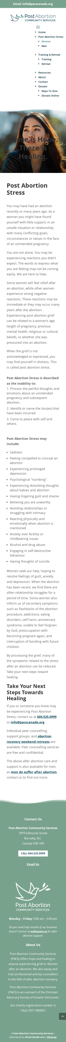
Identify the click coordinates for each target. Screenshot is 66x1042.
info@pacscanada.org (38, 4)
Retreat (46, 64)
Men (44, 46)
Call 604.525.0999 (33, 853)
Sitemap (51, 1037)
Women (46, 41)
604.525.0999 (46, 717)
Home (42, 32)
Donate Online (50, 95)
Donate (42, 86)
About (42, 77)
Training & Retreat (49, 54)
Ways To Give (50, 91)
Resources (44, 72)
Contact (43, 81)
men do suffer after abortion (34, 772)
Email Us (33, 864)
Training (46, 59)
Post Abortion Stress (50, 36)
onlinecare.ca (39, 931)
